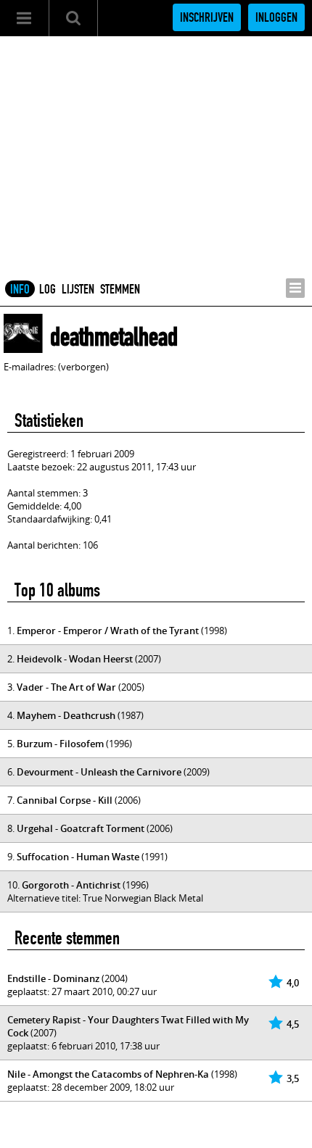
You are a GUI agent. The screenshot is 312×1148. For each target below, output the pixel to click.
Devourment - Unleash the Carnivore (99, 771)
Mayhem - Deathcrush (66, 715)
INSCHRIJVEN (207, 17)
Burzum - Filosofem (60, 743)
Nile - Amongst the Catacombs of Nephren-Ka (108, 1074)
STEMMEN (120, 289)
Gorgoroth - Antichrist (71, 884)
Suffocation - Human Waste (78, 856)
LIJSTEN (78, 289)
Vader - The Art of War (66, 687)
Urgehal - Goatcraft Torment (80, 828)
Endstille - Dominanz (53, 978)
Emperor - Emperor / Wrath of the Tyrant (108, 630)
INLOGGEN (276, 17)
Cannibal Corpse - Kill (64, 800)
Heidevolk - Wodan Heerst (75, 658)
